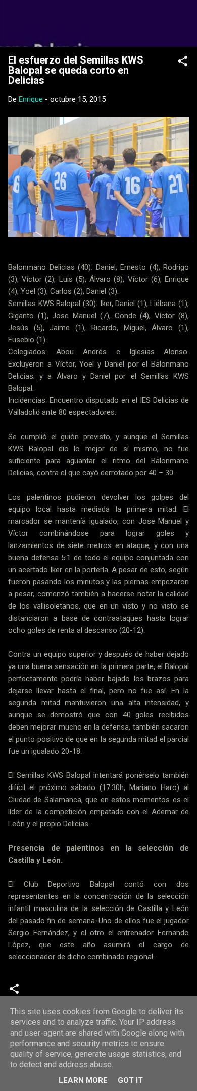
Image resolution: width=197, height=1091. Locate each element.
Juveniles (91, 992)
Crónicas (48, 992)
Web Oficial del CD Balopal (99, 23)
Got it (130, 1080)
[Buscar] (183, 20)
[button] (183, 63)
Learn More (83, 1080)
